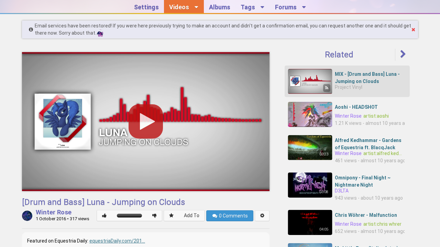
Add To (191, 215)
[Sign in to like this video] (104, 215)
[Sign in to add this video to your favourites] (171, 215)
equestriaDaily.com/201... (117, 241)
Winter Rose (54, 213)
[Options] (262, 215)
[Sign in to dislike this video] (154, 215)
